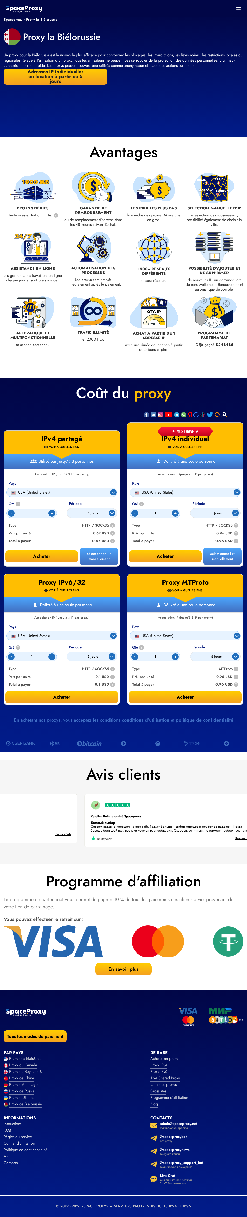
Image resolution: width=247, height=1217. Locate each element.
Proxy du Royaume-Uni (27, 1071)
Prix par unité (143, 533)
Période (198, 504)
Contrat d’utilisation (19, 1143)
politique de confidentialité (204, 720)
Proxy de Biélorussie (25, 1104)
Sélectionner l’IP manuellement (222, 556)
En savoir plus (123, 969)
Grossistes (158, 1091)
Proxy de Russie (21, 1091)
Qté (137, 504)
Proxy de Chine (21, 1078)
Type (136, 525)
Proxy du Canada (23, 1065)
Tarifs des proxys (163, 1084)
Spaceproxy (13, 19)
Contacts (11, 1162)
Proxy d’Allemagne (24, 1084)
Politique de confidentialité (25, 1149)
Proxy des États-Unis (25, 1058)
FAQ (7, 1130)
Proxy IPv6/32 (61, 582)
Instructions (12, 1123)
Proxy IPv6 (158, 1071)
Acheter (165, 556)
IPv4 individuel (185, 439)
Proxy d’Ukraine (21, 1097)
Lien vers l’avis (75, 834)
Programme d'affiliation (169, 1097)
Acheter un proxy (164, 1058)
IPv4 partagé (61, 439)
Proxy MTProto (185, 582)
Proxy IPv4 (158, 1065)
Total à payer (143, 541)
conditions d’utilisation (145, 720)
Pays (135, 484)
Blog (154, 1104)
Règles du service (18, 1136)
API (6, 1156)
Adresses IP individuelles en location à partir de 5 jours (55, 77)
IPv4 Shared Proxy (165, 1078)
